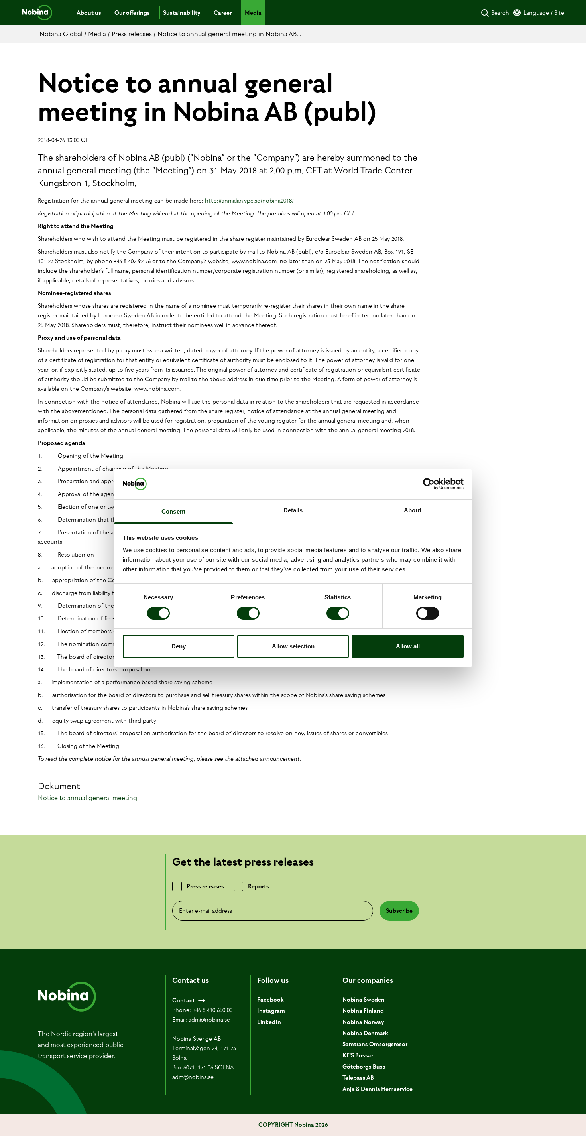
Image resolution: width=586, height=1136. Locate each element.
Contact (183, 1000)
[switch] (248, 613)
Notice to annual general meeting (87, 797)
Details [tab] (293, 510)
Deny (178, 646)
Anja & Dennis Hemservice (377, 1089)
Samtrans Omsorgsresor (374, 1044)
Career (223, 13)
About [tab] (412, 510)
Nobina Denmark (365, 1033)
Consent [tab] (173, 511)
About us (89, 13)
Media (253, 13)
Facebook (270, 1000)
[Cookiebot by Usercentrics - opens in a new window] (429, 484)
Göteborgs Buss (363, 1067)
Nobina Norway (363, 1022)
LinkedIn (269, 1022)
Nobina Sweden (363, 1000)
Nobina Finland (363, 1011)
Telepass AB (358, 1078)
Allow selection (293, 646)
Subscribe (399, 911)
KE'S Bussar (357, 1055)
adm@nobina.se (209, 1020)
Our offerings (132, 13)
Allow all (408, 646)
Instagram (271, 1011)
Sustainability (182, 13)
